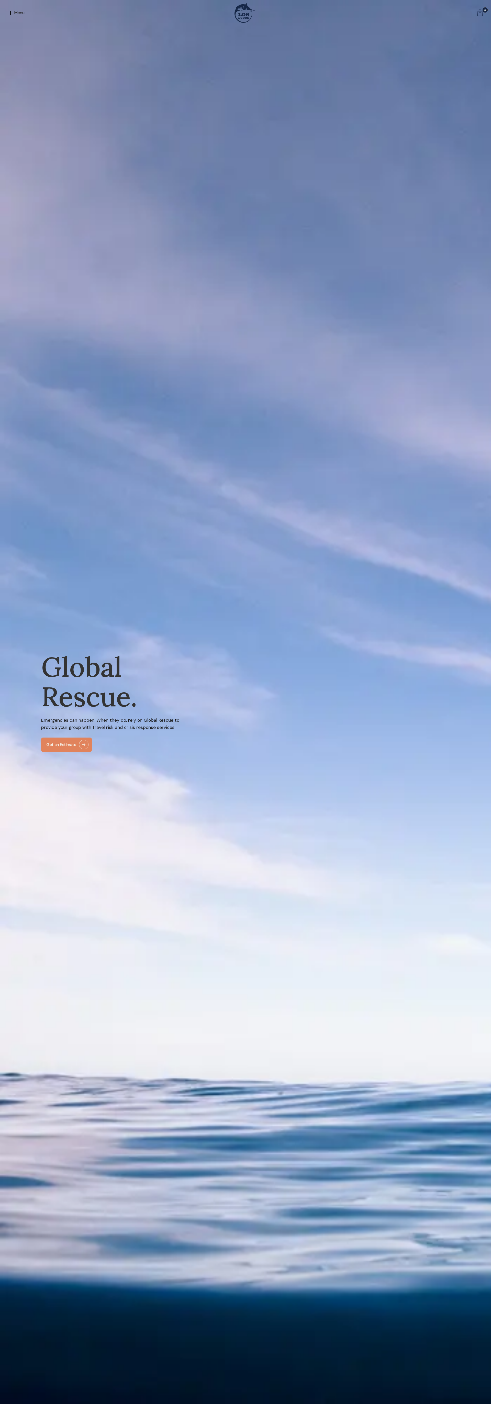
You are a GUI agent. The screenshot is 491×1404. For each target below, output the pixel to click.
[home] (245, 13)
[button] (18, 13)
